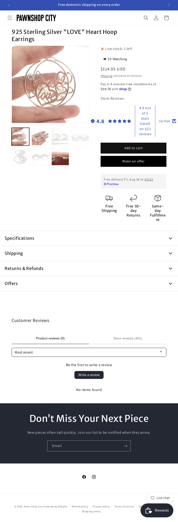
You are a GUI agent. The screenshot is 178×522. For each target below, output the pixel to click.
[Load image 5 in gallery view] (20, 156)
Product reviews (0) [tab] (50, 338)
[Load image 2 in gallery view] (40, 136)
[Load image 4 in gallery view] (80, 136)
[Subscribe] (125, 445)
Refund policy (80, 506)
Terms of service (124, 506)
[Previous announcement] (9, 5)
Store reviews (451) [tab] (127, 338)
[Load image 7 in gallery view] (60, 156)
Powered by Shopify (55, 506)
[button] (10, 18)
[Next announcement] (169, 5)
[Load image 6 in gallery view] (40, 156)
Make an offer (133, 161)
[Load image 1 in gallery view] (20, 136)
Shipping (106, 75)
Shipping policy (91, 511)
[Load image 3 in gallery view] (60, 136)
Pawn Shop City (33, 506)
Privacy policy (101, 506)
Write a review (89, 374)
